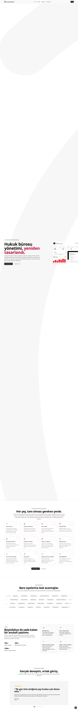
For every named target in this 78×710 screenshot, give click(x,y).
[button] (7, 596)
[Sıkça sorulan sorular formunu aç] (76, 708)
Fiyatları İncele (17, 263)
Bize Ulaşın (43, 568)
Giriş (72, 1)
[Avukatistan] (9, 2)
